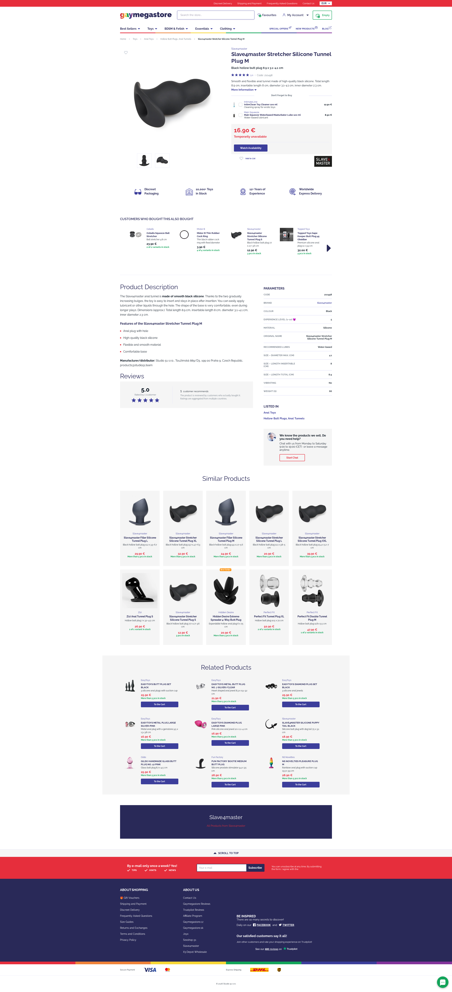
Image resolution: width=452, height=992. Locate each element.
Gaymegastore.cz (193, 921)
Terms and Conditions (132, 933)
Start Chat (292, 457)
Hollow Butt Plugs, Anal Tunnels (175, 39)
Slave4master (239, 48)
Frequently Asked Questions (282, 3)
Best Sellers (128, 28)
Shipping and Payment (249, 3)
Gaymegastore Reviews (196, 903)
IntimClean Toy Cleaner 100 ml (260, 104)
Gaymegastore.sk (193, 927)
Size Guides (126, 921)
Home (123, 39)
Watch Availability (250, 148)
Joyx (185, 933)
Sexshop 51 (189, 939)
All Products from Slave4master (226, 825)
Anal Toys (149, 39)
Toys (150, 28)
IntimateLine (250, 102)
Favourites (268, 15)
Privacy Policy (128, 939)
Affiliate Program (192, 915)
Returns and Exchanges (133, 927)
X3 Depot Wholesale (195, 951)
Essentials (202, 28)
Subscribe (255, 867)
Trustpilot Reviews (193, 909)
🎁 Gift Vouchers (129, 897)
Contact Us (308, 3)
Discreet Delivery (223, 3)
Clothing (226, 28)
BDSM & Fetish (174, 28)
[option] (150, 238)
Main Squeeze (251, 112)
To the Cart (159, 704)
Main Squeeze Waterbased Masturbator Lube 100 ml (272, 115)
